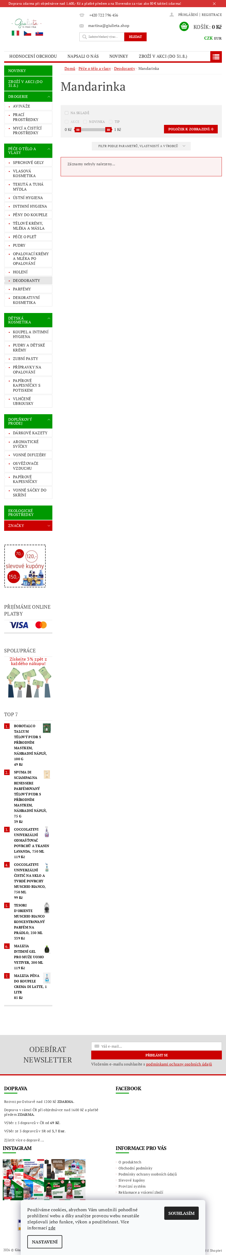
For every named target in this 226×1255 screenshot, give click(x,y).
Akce (75, 122)
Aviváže (21, 106)
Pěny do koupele (30, 214)
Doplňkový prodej (20, 421)
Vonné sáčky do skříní (29, 492)
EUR (218, 38)
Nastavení (45, 1242)
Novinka (97, 122)
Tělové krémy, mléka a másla (29, 226)
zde (51, 1228)
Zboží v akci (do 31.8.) (163, 56)
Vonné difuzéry (29, 454)
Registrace (212, 15)
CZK (208, 38)
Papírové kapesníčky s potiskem (27, 385)
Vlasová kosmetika (24, 173)
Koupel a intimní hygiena (31, 334)
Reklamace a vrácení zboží (141, 1192)
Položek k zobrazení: (190, 129)
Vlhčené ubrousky (23, 401)
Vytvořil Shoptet (209, 1250)
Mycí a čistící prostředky (27, 130)
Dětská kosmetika (19, 320)
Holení (20, 271)
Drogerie (18, 96)
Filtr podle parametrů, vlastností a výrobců (138, 146)
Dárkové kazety (30, 432)
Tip (117, 122)
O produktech (130, 1162)
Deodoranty (26, 280)
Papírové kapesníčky (25, 479)
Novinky (118, 56)
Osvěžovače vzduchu (25, 466)
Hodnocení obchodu (33, 56)
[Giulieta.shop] (40, 27)
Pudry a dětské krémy (29, 347)
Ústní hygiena (28, 197)
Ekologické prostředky (21, 512)
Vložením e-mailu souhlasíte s (151, 1064)
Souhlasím (181, 1213)
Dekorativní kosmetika (26, 300)
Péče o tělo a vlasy (22, 150)
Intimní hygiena (30, 206)
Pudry (19, 245)
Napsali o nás (83, 56)
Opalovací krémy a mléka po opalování (31, 258)
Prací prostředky (25, 117)
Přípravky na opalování (27, 369)
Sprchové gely (28, 162)
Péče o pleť (25, 236)
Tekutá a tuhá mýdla (28, 187)
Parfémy (22, 289)
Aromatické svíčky (26, 444)
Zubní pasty (25, 358)
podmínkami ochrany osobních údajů (179, 1064)
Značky (16, 525)
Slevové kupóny (132, 1180)
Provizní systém (132, 1186)
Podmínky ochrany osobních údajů (148, 1174)
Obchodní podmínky (135, 1168)
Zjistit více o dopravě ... (24, 1140)
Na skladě (80, 113)
